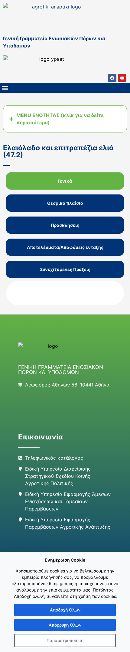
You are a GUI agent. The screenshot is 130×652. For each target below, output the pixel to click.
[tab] (65, 181)
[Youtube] (122, 78)
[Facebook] (112, 78)
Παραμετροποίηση (65, 640)
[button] (5, 88)
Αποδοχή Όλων (65, 609)
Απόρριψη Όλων (65, 625)
